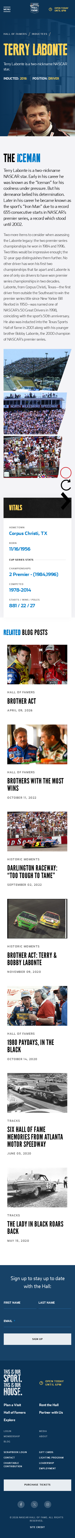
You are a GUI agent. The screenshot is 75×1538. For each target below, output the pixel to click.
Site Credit (37, 1527)
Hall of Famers (15, 33)
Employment (47, 1468)
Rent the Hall (48, 1405)
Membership (12, 1436)
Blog (7, 1441)
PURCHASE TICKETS (37, 1484)
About (43, 1436)
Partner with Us (51, 1412)
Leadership (46, 1463)
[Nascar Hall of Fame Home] (37, 9)
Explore (9, 1420)
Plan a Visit (12, 1405)
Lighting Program (51, 1457)
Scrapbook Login (15, 1452)
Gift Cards (46, 1452)
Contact (9, 1457)
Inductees (40, 33)
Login (7, 1431)
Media (43, 1431)
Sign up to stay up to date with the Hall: (38, 1282)
